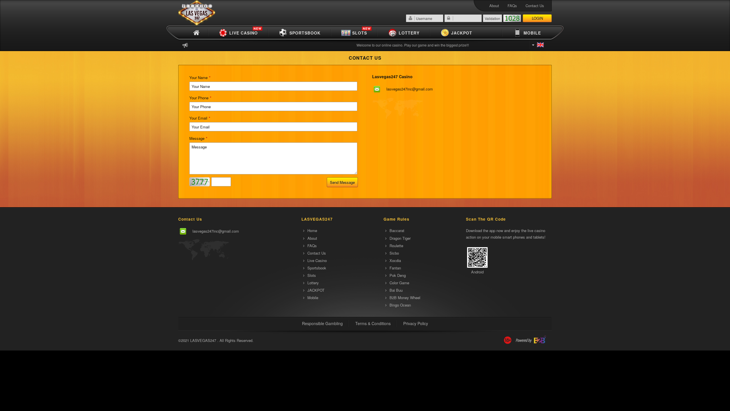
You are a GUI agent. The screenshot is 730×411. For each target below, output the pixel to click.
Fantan (395, 268)
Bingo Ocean (400, 305)
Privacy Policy (415, 323)
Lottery (409, 33)
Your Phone (200, 97)
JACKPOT (461, 33)
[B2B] (531, 340)
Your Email (199, 118)
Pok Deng (398, 275)
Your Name (199, 77)
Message (198, 138)
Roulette (396, 245)
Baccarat (397, 230)
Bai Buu (396, 290)
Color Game (399, 282)
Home (312, 230)
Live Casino (245, 32)
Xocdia (395, 260)
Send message (342, 182)
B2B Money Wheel (405, 297)
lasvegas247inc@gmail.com (409, 89)
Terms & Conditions (373, 323)
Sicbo (394, 253)
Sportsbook (305, 33)
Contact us (535, 5)
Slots (361, 32)
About (494, 5)
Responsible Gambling (322, 323)
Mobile (532, 33)
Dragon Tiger (400, 238)
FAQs (512, 5)
